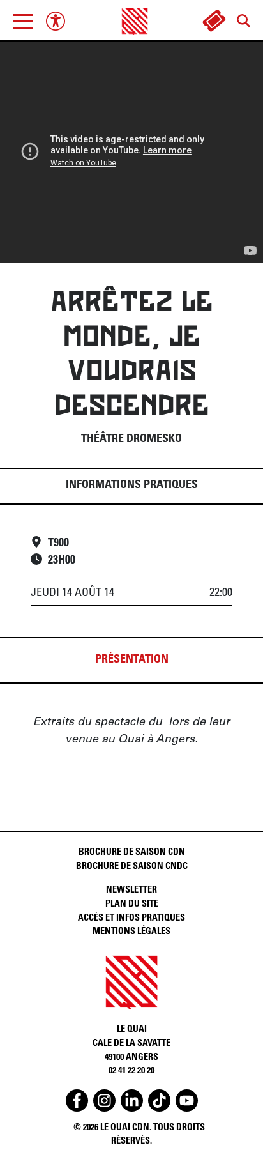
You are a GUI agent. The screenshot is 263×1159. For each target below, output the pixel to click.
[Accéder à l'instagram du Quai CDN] (104, 1100)
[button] (23, 21)
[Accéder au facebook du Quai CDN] (77, 1100)
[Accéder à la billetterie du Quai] (214, 21)
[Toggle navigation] (23, 21)
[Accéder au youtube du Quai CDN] (187, 1100)
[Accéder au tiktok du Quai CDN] (159, 1100)
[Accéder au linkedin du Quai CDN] (132, 1100)
